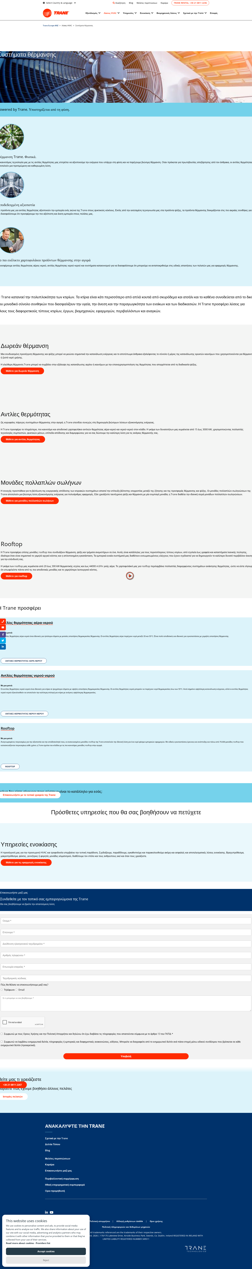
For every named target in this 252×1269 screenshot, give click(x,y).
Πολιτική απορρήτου (99, 1221)
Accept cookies (46, 1251)
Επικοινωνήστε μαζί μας (58, 1170)
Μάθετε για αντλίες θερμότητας (23, 439)
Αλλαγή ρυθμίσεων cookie (129, 1221)
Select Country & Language (59, 2)
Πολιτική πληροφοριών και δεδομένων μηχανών (126, 1226)
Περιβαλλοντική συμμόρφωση (62, 1178)
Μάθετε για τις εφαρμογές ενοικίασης (26, 862)
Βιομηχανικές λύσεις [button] (167, 13)
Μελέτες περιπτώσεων (147, 2)
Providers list (43, 1243)
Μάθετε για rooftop (16, 576)
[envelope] (3, 627)
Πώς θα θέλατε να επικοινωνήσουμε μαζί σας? (24, 984)
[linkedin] (47, 1213)
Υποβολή (126, 1056)
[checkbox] (126, 1034)
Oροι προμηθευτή (55, 1190)
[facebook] (3, 634)
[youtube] (52, 1213)
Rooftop (7, 728)
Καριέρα (164, 2)
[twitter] (3, 640)
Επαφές (214, 13)
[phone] (3, 621)
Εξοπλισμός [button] (91, 13)
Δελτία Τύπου (52, 1144)
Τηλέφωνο (9, 989)
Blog (131, 2)
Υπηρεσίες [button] (128, 13)
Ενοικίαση (145, 13)
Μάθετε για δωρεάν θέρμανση (22, 371)
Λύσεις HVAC (110, 13)
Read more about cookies (20, 1243)
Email (21, 989)
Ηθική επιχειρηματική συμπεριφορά (65, 1184)
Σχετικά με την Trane (56, 1138)
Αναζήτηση (120, 2)
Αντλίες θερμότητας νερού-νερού (28, 675)
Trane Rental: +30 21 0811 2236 (190, 2)
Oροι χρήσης (156, 1221)
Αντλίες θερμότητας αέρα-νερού (27, 622)
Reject (46, 1260)
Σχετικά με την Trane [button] (193, 13)
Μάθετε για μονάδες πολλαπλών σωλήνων (30, 500)
